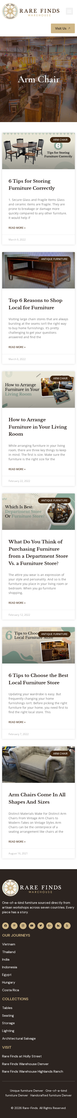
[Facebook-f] (5, 925)
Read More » (17, 228)
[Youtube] (32, 925)
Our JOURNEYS (16, 935)
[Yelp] (67, 925)
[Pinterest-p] (14, 925)
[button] (69, 11)
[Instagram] (23, 925)
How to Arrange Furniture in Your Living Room (38, 427)
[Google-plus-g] (49, 925)
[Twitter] (40, 925)
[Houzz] (58, 925)
